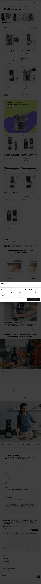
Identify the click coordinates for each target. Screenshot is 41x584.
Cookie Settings (20, 299)
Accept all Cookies (33, 299)
